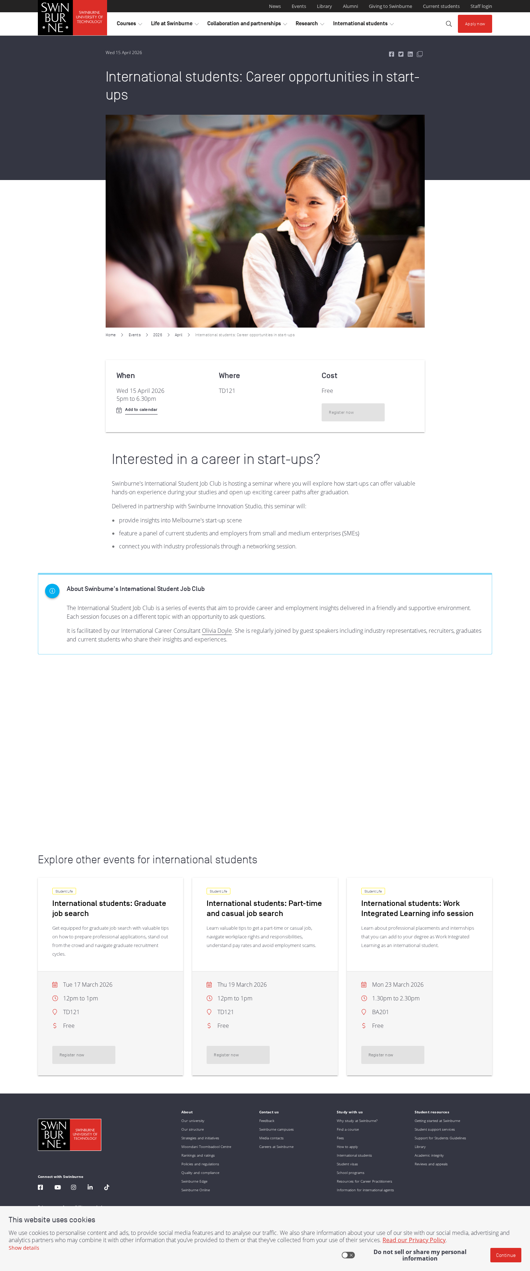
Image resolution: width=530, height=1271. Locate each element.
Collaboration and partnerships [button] (247, 25)
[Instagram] (73, 1188)
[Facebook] (40, 1188)
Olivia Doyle (217, 631)
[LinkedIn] (90, 1188)
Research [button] (310, 25)
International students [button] (363, 25)
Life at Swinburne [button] (175, 25)
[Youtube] (57, 1188)
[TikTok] (106, 1188)
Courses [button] (129, 25)
